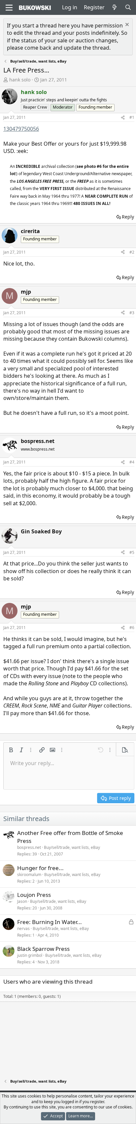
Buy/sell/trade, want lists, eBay (72, 847)
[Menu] (9, 7)
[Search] (128, 7)
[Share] (123, 118)
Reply (128, 217)
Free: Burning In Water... (49, 922)
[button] (11, 750)
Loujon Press (34, 895)
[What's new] (114, 7)
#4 (131, 462)
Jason (22, 901)
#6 (131, 627)
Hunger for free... (40, 868)
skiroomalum (29, 874)
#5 (131, 552)
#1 (131, 117)
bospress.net (29, 847)
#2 (131, 252)
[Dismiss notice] (126, 25)
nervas (23, 928)
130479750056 (21, 128)
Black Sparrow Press (43, 949)
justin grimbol (29, 955)
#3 (131, 313)
